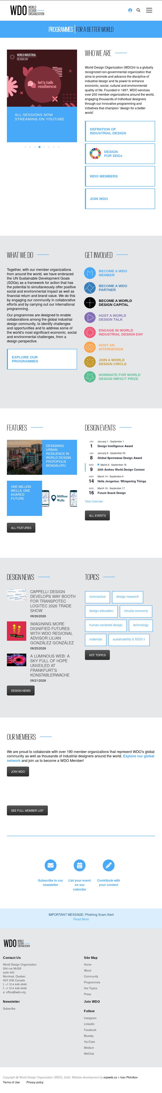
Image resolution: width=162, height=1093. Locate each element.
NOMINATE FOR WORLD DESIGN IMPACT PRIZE (119, 377)
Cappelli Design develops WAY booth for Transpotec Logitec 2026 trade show (52, 601)
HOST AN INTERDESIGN (111, 347)
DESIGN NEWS (20, 691)
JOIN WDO (18, 772)
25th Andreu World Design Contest (121, 469)
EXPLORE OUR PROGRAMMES (25, 359)
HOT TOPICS (97, 655)
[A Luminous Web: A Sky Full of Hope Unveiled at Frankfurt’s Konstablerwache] (16, 660)
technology (141, 625)
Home (87, 964)
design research (127, 596)
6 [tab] (49, 147)
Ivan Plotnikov (129, 1077)
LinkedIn (89, 1024)
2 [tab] (30, 147)
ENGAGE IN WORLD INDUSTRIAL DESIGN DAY (121, 332)
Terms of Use (11, 1082)
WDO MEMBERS (104, 176)
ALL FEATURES (21, 528)
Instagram (90, 1018)
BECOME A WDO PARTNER (113, 288)
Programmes (92, 982)
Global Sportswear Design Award (120, 458)
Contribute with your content (108, 882)
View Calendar (94, 501)
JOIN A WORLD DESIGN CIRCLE (113, 362)
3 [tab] (35, 147)
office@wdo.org (16, 992)
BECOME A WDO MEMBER (113, 273)
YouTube (89, 1042)
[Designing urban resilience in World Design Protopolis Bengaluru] (24, 457)
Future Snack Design (112, 493)
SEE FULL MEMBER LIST (27, 810)
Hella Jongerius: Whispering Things (122, 481)
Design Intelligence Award (115, 446)
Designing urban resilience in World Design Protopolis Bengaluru (58, 455)
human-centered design (105, 625)
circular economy (136, 610)
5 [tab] (44, 147)
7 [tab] (54, 147)
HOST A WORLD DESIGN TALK (112, 317)
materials (95, 639)
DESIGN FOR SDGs (113, 154)
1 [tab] (25, 147)
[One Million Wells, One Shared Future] (59, 498)
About (87, 970)
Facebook (90, 1030)
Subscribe (9, 1008)
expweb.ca (110, 1077)
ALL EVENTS (97, 515)
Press (87, 994)
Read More (81, 919)
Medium (89, 1048)
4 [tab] (40, 147)
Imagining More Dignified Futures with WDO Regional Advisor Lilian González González (52, 633)
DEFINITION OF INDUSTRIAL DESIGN (108, 131)
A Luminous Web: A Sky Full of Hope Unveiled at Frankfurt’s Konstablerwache (50, 665)
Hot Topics (90, 988)
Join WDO (92, 1001)
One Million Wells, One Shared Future (21, 492)
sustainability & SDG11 (129, 639)
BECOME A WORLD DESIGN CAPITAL (115, 303)
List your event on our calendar (79, 885)
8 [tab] (59, 147)
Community (91, 976)
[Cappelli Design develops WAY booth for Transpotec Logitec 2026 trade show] (16, 595)
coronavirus (97, 596)
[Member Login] (130, 10)
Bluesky (89, 1036)
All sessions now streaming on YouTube (39, 117)
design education (101, 610)
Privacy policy (34, 1082)
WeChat (89, 1053)
